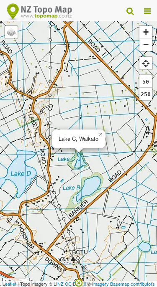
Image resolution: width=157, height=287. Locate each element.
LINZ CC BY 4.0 (70, 283)
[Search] (130, 10)
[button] (100, 135)
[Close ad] (78, 282)
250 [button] (146, 94)
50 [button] (145, 82)
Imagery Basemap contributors (123, 283)
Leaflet (9, 283)
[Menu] (147, 10)
